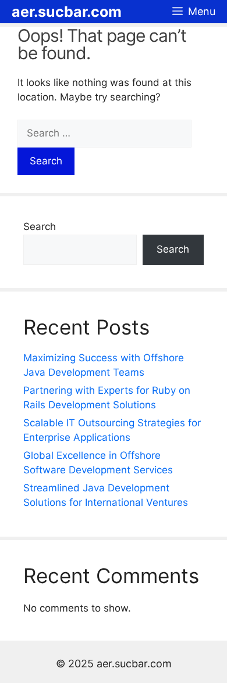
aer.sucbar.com (67, 11)
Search (39, 226)
